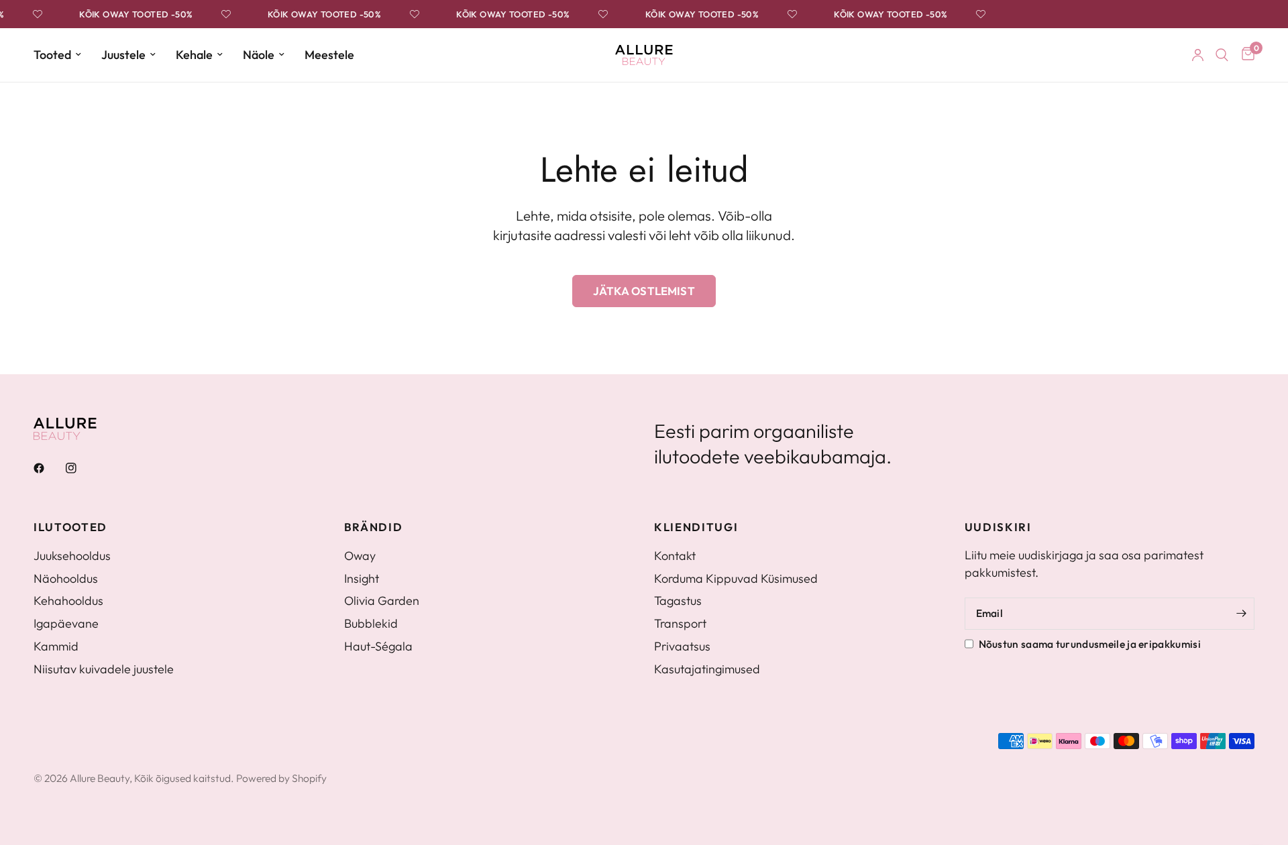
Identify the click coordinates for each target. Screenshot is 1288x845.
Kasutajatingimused (707, 669)
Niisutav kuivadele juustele (104, 669)
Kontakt (675, 555)
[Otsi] (1222, 55)
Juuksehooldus (72, 555)
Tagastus (678, 600)
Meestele (329, 54)
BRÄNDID (373, 527)
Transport (680, 623)
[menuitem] (62, 55)
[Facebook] (48, 468)
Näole (258, 54)
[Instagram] (80, 468)
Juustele (123, 54)
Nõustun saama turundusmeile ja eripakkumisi (1090, 644)
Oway (360, 555)
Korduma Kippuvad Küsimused (736, 578)
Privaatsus (682, 646)
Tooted (52, 54)
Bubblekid (371, 623)
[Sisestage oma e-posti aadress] (1241, 614)
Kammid (56, 646)
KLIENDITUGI (696, 527)
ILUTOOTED (70, 527)
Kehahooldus (68, 600)
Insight (361, 578)
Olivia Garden (381, 600)
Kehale (194, 54)
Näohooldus (66, 578)
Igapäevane (66, 623)
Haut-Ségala (378, 646)
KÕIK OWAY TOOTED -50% (132, 14)
